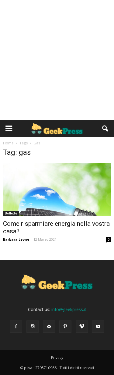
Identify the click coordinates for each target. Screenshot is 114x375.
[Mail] (49, 326)
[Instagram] (32, 326)
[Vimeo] (82, 326)
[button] (105, 128)
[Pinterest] (65, 326)
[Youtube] (98, 326)
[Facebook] (16, 326)
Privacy (57, 357)
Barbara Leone (16, 239)
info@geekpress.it (68, 309)
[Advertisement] (57, 60)
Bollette (11, 213)
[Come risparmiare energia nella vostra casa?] (57, 189)
